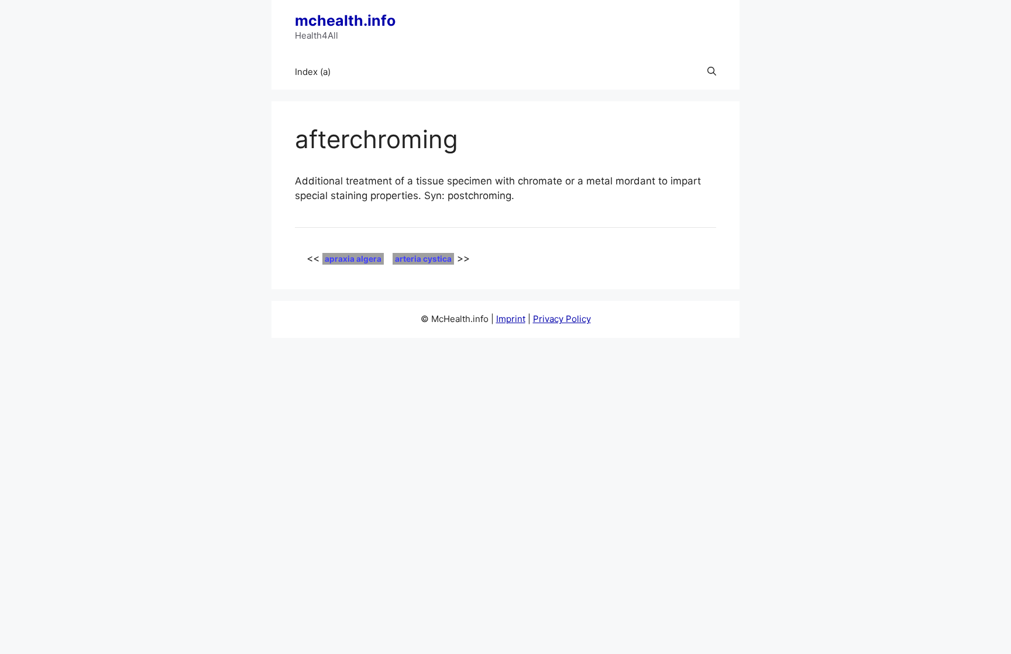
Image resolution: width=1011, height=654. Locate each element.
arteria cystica (423, 258)
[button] (712, 72)
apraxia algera (353, 258)
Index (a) (313, 71)
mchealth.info (345, 20)
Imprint (510, 318)
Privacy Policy (562, 318)
